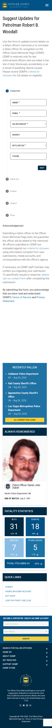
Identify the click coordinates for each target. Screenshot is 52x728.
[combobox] (29, 124)
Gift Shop (10, 596)
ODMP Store (9, 668)
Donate (9, 587)
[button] (26, 649)
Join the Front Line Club (18, 600)
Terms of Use (30, 719)
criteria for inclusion (38, 248)
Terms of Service (21, 297)
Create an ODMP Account (18, 591)
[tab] (26, 91)
